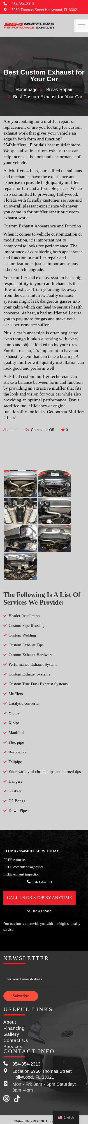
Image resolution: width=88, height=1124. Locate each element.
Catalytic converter (24, 703)
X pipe (14, 723)
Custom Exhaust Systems (29, 674)
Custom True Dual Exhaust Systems (38, 684)
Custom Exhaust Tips (26, 645)
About (9, 1022)
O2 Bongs (17, 800)
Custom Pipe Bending (26, 625)
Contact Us (15, 1040)
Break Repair (59, 89)
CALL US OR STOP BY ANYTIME (39, 897)
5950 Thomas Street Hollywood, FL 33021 (45, 10)
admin (12, 430)
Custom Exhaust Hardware (31, 654)
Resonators (18, 752)
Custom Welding (22, 635)
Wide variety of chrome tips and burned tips (45, 771)
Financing (14, 1028)
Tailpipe (15, 762)
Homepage (26, 89)
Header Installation (24, 615)
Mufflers (16, 693)
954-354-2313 (23, 4)
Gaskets (15, 791)
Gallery (11, 1034)
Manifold (16, 732)
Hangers (15, 781)
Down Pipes (18, 810)
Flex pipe (16, 742)
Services (12, 1046)
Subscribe (21, 996)
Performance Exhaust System (33, 664)
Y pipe (14, 713)
